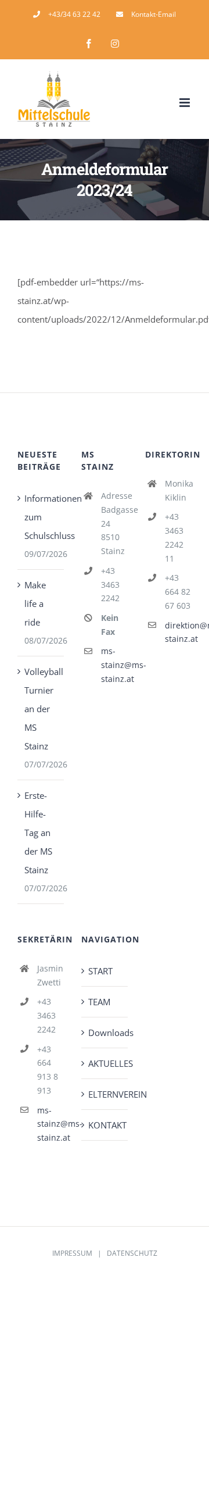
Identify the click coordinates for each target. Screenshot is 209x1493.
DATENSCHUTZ (132, 1253)
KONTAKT (105, 1125)
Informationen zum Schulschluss (41, 516)
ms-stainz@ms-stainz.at (114, 664)
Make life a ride (35, 603)
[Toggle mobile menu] (185, 103)
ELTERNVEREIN (105, 1094)
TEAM (99, 1002)
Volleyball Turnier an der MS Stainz (41, 709)
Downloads (105, 1032)
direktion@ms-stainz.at (178, 632)
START (100, 971)
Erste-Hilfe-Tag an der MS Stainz (38, 833)
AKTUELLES (105, 1063)
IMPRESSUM (72, 1253)
